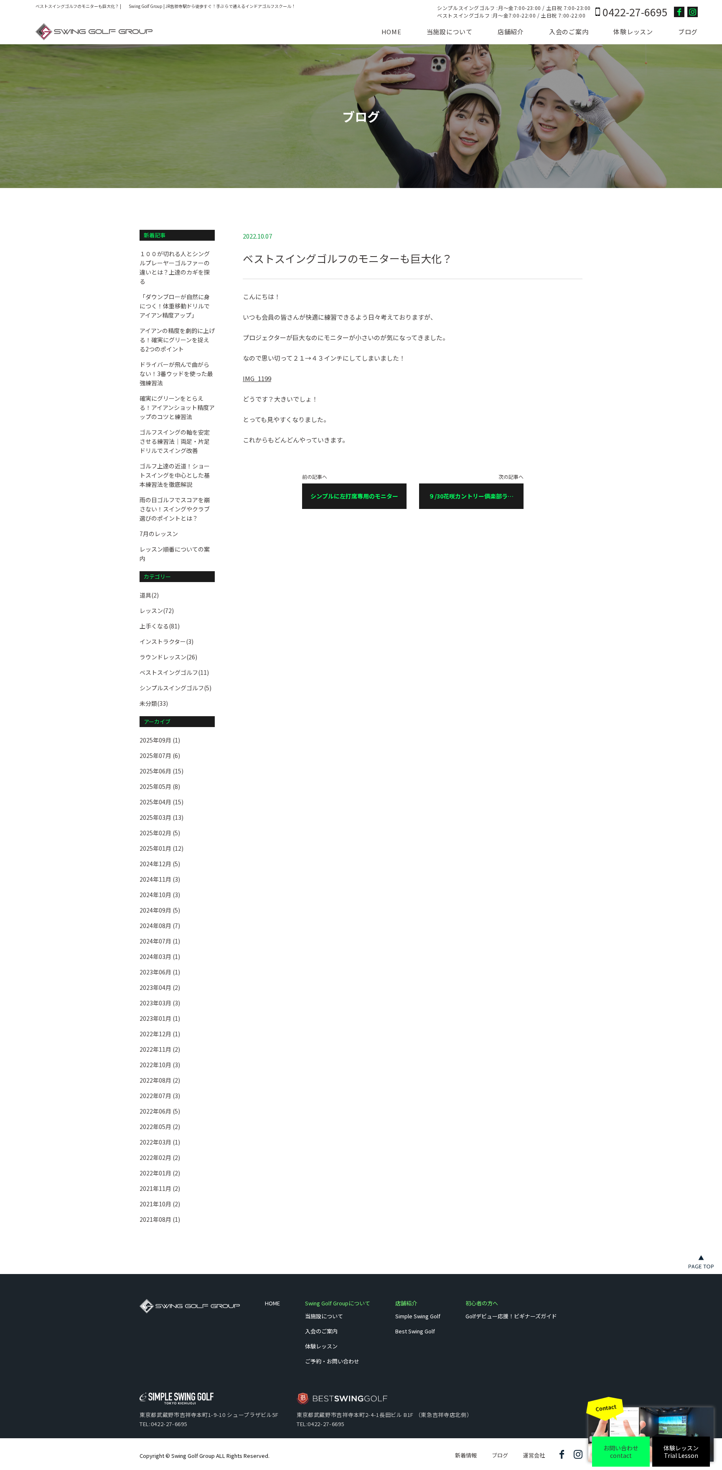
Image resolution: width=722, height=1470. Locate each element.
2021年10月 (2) (160, 1204)
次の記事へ (476, 491)
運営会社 (534, 1455)
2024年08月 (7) (160, 925)
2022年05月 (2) (160, 1126)
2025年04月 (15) (161, 802)
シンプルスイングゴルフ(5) (175, 688)
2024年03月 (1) (160, 956)
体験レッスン (633, 31)
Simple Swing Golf (417, 1316)
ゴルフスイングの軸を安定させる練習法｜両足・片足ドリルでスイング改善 (175, 441)
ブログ (688, 31)
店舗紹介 (511, 31)
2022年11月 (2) (160, 1049)
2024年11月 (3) (160, 879)
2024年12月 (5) (160, 864)
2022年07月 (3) (160, 1095)
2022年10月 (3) (160, 1065)
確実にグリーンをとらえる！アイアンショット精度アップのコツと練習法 (177, 407)
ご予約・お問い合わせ (332, 1361)
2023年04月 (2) (160, 987)
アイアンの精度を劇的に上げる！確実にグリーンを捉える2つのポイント (177, 339)
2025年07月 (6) (160, 755)
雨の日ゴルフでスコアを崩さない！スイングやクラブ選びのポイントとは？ (175, 509)
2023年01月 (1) (160, 1018)
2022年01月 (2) (160, 1173)
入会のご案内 (569, 31)
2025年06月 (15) (161, 771)
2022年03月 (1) (160, 1142)
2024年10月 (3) (160, 894)
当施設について (450, 31)
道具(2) (149, 595)
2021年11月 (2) (160, 1188)
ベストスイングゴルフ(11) (174, 672)
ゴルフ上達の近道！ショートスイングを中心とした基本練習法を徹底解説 (175, 475)
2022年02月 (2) (160, 1157)
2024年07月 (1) (160, 941)
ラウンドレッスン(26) (168, 657)
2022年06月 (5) (160, 1111)
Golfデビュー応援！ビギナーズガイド (511, 1316)
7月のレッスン (159, 533)
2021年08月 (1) (160, 1219)
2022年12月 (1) (160, 1034)
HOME (391, 31)
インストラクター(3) (166, 641)
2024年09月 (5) (160, 910)
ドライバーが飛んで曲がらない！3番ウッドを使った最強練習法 (176, 373)
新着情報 (466, 1455)
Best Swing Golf (415, 1331)
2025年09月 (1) (160, 740)
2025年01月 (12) (161, 848)
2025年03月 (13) (161, 817)
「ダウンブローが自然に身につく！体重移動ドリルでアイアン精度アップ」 (175, 305)
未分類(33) (154, 703)
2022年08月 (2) (160, 1080)
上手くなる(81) (160, 626)
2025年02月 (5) (160, 833)
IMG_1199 (257, 378)
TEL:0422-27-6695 (163, 1424)
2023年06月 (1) (160, 972)
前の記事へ (350, 487)
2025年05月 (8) (160, 786)
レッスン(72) (157, 610)
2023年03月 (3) (160, 1003)
